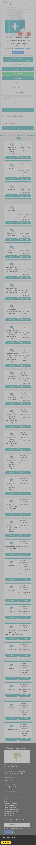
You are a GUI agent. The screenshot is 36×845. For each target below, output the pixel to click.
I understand (6, 842)
